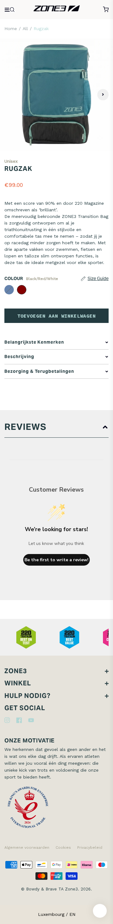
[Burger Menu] (10, 9)
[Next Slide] (103, 94)
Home (10, 28)
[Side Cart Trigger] (106, 9)
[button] (94, 278)
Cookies (63, 847)
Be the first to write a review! (56, 560)
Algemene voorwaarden (26, 847)
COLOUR (31, 278)
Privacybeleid (89, 847)
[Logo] (57, 9)
